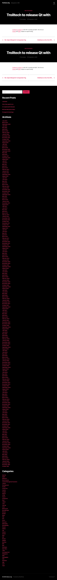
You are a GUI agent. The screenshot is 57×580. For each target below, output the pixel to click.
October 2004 (5, 365)
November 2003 (6, 384)
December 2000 (6, 442)
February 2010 (5, 258)
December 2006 (6, 322)
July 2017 (4, 161)
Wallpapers (5, 553)
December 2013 (6, 203)
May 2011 (4, 233)
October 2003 (5, 385)
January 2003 (5, 400)
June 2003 (5, 392)
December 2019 (6, 136)
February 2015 (5, 186)
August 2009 (5, 268)
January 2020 (5, 134)
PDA (3, 517)
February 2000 (6, 459)
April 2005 (4, 355)
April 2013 (4, 211)
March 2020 (5, 131)
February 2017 (5, 169)
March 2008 (5, 297)
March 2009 (5, 276)
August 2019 (5, 142)
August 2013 (5, 204)
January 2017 (5, 171)
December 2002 (6, 402)
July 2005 (4, 350)
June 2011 (4, 231)
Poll (3, 530)
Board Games (5, 480)
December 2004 (6, 362)
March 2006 (5, 337)
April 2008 (4, 295)
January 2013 (5, 216)
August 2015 (5, 176)
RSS (3, 545)
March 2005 (5, 357)
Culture (4, 483)
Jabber (4, 501)
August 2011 (5, 228)
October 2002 (5, 406)
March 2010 (5, 256)
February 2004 (5, 379)
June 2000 (5, 452)
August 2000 (5, 449)
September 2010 (6, 246)
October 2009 (5, 265)
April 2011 (4, 234)
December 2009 (6, 261)
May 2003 (4, 394)
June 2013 (4, 208)
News (3, 515)
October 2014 (5, 193)
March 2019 (5, 147)
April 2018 (4, 154)
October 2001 (5, 426)
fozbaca (24, 19)
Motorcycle (5, 508)
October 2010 (5, 245)
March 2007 (5, 317)
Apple (3, 476)
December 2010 (6, 241)
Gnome (14, 31)
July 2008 (4, 290)
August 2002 (5, 409)
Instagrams (5, 498)
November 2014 (6, 191)
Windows (4, 560)
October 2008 (5, 285)
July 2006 (4, 330)
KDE (19, 31)
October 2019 (5, 139)
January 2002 (5, 421)
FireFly (3, 486)
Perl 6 (3, 520)
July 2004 (4, 370)
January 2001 (5, 441)
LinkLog (4, 505)
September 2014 (6, 194)
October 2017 (5, 156)
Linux (3, 507)
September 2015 (6, 174)
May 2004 (4, 374)
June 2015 (4, 179)
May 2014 (4, 196)
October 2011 (5, 224)
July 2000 (4, 451)
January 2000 (5, 461)
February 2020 (5, 132)
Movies (4, 512)
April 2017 (4, 166)
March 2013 (5, 213)
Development (5, 485)
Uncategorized (28, 10)
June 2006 (5, 332)
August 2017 (5, 159)
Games (4, 490)
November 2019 (6, 137)
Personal (4, 522)
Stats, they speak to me (7, 104)
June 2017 (4, 162)
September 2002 (6, 407)
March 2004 (5, 377)
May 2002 (4, 414)
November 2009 (6, 263)
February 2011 (5, 238)
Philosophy (5, 523)
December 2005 (6, 342)
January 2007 (5, 320)
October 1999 (5, 466)
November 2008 (6, 283)
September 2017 (6, 157)
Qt (22, 29)
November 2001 (6, 424)
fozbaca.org (6, 2)
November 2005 (6, 343)
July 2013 (4, 206)
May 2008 (4, 293)
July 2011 (4, 229)
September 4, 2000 (33, 19)
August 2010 (5, 248)
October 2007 (5, 305)
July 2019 (4, 144)
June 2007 (4, 312)
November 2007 (6, 303)
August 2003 (5, 389)
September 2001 (6, 427)
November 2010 (6, 243)
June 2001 (4, 432)
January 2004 (5, 380)
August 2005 (5, 348)
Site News (4, 547)
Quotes (4, 533)
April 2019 (4, 146)
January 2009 (5, 280)
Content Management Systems (9, 481)
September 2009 (6, 266)
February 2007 (5, 318)
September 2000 (6, 447)
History (4, 493)
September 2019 (6, 141)
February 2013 (5, 214)
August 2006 (5, 328)
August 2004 (5, 369)
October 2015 (5, 172)
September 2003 (6, 387)
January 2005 (5, 360)
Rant (3, 535)
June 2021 (4, 120)
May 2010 (4, 253)
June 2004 (5, 372)
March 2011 (5, 236)
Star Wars (4, 548)
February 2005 (5, 359)
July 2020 (4, 125)
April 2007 (4, 315)
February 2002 (5, 419)
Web (3, 555)
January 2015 (5, 188)
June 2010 (4, 251)
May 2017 (4, 164)
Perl (3, 518)
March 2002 (5, 417)
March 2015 (5, 184)
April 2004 (4, 375)
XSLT (3, 564)
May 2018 (4, 152)
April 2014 (4, 198)
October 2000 (5, 446)
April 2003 (4, 395)
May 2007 (4, 313)
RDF (3, 537)
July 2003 (4, 390)
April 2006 (4, 335)
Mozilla (4, 513)
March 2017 (5, 167)
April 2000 (4, 456)
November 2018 (6, 149)
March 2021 (5, 122)
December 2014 (6, 189)
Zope (3, 565)
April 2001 (4, 436)
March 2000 (5, 457)
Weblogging (5, 557)
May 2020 (4, 127)
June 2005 (5, 352)
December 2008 (6, 281)
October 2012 (5, 221)
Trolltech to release (16, 29)
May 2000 (4, 454)
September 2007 (6, 307)
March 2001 (5, 437)
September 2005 (6, 347)
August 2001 (5, 429)
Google (4, 491)
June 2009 (5, 271)
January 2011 (5, 240)
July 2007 (4, 310)
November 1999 (6, 464)
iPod (3, 500)
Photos (4, 527)
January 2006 (5, 340)
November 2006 (6, 323)
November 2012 (6, 219)
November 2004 (6, 364)
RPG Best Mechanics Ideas (8, 109)
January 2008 (5, 300)
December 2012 (6, 218)
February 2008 (5, 298)
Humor (4, 496)
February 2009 (5, 278)
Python (4, 532)
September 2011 (6, 226)
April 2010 (4, 255)
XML (3, 562)
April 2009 (4, 275)
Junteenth (4, 101)
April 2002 (4, 416)
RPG (3, 543)
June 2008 (5, 291)
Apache (4, 475)
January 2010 (5, 260)
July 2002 (4, 411)
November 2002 (6, 404)
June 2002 (4, 412)
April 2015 (4, 182)
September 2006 (6, 327)
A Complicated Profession (8, 106)
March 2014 (5, 199)
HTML (3, 495)
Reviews (4, 542)
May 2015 (4, 181)
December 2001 (6, 422)
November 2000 (6, 444)
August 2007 (5, 308)
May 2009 (4, 273)
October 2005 (5, 345)
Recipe (4, 538)
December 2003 (6, 382)
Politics (4, 528)
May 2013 (4, 209)
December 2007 (6, 302)
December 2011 (6, 223)
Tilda (3, 550)
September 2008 (6, 286)
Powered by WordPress (18, 576)
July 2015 (4, 177)
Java (3, 503)
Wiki (3, 558)
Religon (4, 540)
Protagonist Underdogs (7, 112)
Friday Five (5, 488)
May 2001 (4, 434)
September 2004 (6, 367)
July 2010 (4, 250)
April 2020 (4, 129)
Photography (5, 525)
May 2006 (4, 333)
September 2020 (6, 124)
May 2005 (4, 354)
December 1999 (6, 463)
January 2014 (5, 201)
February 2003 (5, 399)
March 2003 (5, 397)
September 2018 (6, 151)
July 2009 (4, 270)
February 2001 (5, 439)
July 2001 (4, 431)
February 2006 (5, 338)
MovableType (5, 510)
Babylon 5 (4, 478)
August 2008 (5, 288)
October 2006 (5, 325)
